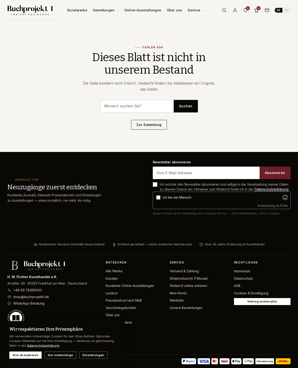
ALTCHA (282, 205)
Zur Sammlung (148, 125)
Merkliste (177, 300)
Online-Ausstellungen (143, 10)
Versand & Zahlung (184, 271)
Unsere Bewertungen (186, 308)
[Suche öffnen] (224, 10)
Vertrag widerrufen (262, 301)
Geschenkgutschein (121, 308)
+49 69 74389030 (27, 290)
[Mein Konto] (235, 10)
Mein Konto (178, 293)
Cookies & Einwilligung (251, 293)
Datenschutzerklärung (271, 189)
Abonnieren (275, 173)
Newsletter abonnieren (172, 162)
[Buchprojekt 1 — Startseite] (30, 10)
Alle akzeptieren (25, 355)
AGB (237, 286)
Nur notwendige (60, 355)
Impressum (242, 271)
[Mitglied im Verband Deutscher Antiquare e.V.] (52, 318)
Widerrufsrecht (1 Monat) (189, 278)
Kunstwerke (77, 10)
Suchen (186, 106)
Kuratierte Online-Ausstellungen (130, 286)
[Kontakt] (267, 10)
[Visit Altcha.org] (285, 197)
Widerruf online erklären (188, 286)
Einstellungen (93, 355)
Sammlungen (104, 10)
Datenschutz (243, 278)
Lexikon (112, 293)
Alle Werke (114, 271)
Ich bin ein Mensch (177, 197)
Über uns (174, 10)
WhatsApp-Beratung (28, 303)
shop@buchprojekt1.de (31, 297)
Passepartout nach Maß (124, 300)
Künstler (112, 278)
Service (194, 10)
